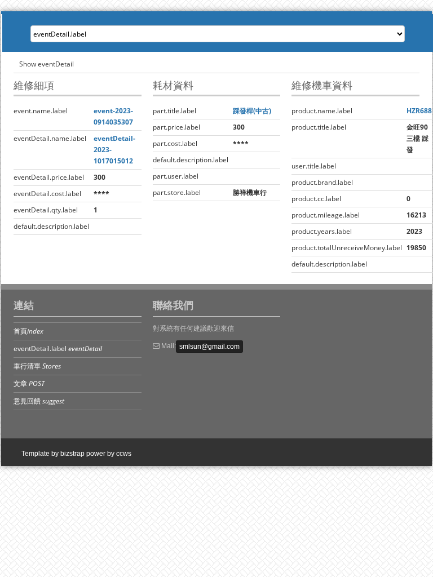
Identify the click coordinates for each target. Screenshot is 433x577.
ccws (123, 454)
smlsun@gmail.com (209, 346)
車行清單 (37, 366)
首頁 (28, 331)
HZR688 (419, 111)
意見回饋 (39, 401)
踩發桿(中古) (252, 111)
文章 (29, 383)
